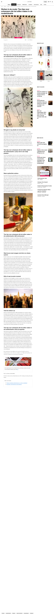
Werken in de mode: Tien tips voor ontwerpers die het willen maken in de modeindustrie (23, 6)
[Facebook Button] (27, 40)
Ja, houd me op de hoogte (18, 611)
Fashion (8, 6)
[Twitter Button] (25, 40)
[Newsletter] (49, 1)
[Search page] (51, 1)
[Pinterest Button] (30, 40)
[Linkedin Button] (28, 40)
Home (2, 6)
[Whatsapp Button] (31, 40)
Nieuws (5, 6)
